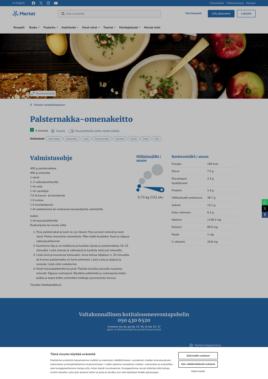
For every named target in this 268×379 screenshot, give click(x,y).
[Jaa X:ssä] (265, 208)
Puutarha (49, 27)
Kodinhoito (69, 27)
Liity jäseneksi (221, 13)
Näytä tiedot (198, 371)
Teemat (108, 27)
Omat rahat (89, 27)
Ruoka (33, 27)
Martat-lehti (152, 27)
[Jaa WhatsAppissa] (265, 202)
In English (18, 3)
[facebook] (33, 3)
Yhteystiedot (217, 3)
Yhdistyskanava (235, 3)
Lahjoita (246, 13)
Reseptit (19, 27)
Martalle (251, 3)
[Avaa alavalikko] (39, 27)
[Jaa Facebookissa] (265, 215)
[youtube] (56, 3)
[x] (41, 3)
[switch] (94, 129)
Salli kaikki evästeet (198, 355)
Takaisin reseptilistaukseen (49, 105)
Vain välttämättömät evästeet (198, 364)
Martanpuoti (193, 13)
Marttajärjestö (128, 27)
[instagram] (48, 3)
